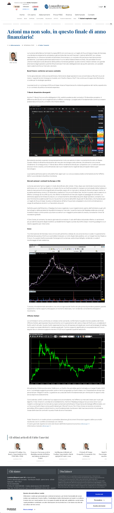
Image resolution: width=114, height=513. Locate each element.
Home (22, 15)
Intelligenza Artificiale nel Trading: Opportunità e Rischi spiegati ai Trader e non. (63, 454)
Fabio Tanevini (44, 45)
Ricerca (69, 15)
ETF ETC (56, 18)
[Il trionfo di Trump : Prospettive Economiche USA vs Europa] (86, 446)
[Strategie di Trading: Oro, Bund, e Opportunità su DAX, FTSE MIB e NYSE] (17, 446)
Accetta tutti (99, 494)
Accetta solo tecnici (99, 506)
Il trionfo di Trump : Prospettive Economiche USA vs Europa (86, 454)
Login (101, 7)
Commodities (39, 18)
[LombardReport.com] (57, 8)
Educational (49, 18)
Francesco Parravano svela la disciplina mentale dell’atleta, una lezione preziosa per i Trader (40, 455)
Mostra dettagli (28, 509)
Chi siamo (32, 15)
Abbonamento (15, 45)
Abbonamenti (44, 15)
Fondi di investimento (65, 18)
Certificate (31, 18)
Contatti (91, 15)
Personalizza (98, 500)
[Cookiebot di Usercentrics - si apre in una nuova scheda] (11, 509)
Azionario (19, 18)
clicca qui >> (85, 424)
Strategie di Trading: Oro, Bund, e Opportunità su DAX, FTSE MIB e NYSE (17, 454)
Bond (25, 18)
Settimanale (80, 15)
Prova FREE (58, 15)
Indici (74, 18)
